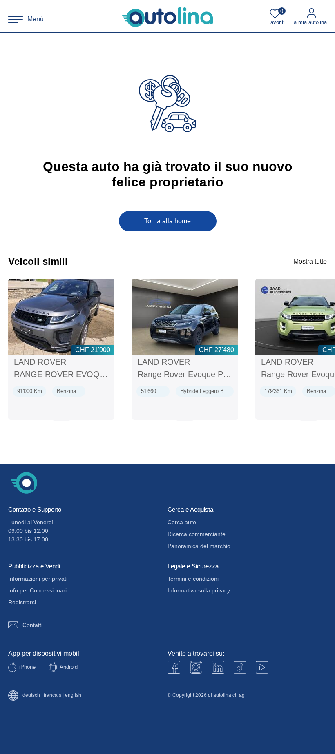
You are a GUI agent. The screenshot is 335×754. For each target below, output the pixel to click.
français (52, 695)
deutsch (31, 695)
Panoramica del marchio (199, 546)
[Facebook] (174, 667)
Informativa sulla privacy (199, 590)
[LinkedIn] (218, 667)
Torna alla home (167, 220)
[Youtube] (196, 667)
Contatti (32, 625)
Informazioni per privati (37, 578)
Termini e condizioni (193, 578)
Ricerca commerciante (197, 534)
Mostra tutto (310, 261)
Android (69, 667)
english (73, 695)
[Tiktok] (240, 667)
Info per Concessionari (37, 590)
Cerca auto (182, 522)
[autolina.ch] (167, 17)
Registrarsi (22, 602)
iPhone (27, 667)
